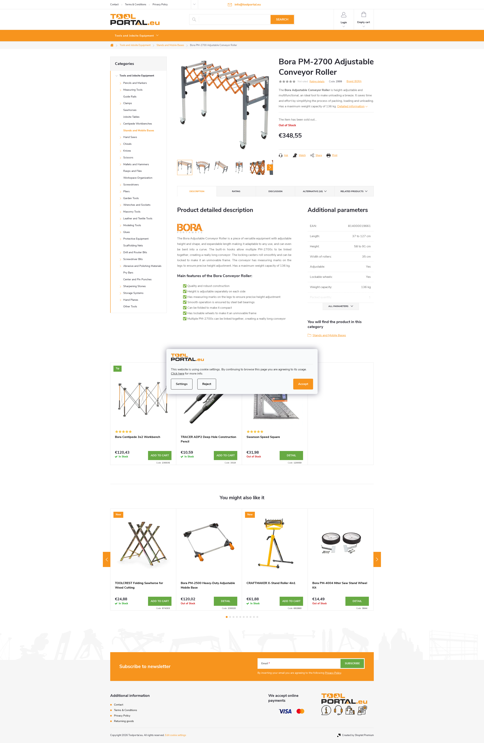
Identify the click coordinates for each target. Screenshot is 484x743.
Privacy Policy (160, 4)
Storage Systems (133, 293)
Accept (303, 384)
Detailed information (351, 106)
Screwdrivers (131, 184)
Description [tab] (196, 191)
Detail (291, 455)
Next (377, 559)
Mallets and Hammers (136, 164)
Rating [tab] (236, 191)
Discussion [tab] (275, 191)
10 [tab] (257, 617)
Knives (127, 151)
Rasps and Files (132, 171)
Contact (114, 4)
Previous (106, 559)
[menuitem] (136, 36)
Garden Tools (131, 198)
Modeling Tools (132, 225)
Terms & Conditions (135, 4)
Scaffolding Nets (133, 245)
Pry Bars (128, 272)
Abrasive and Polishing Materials (142, 266)
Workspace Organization (137, 178)
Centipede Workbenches (137, 123)
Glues (126, 232)
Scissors (128, 157)
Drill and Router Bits (135, 252)
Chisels (127, 144)
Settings (182, 384)
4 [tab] (237, 617)
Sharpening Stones (134, 286)
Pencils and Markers (135, 83)
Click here (177, 374)
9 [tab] (254, 617)
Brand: (354, 81)
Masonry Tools (131, 211)
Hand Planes (130, 300)
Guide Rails (130, 96)
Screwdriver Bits (133, 259)
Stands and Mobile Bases (138, 130)
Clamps (127, 103)
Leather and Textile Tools (137, 218)
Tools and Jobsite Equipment (136, 75)
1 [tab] (227, 617)
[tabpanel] (143, 414)
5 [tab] (240, 617)
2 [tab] (230, 617)
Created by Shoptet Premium (358, 735)
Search (282, 19)
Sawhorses (130, 110)
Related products (352, 191)
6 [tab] (244, 617)
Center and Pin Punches (137, 279)
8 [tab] (250, 617)
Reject (206, 384)
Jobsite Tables (131, 117)
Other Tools (130, 306)
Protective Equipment (136, 239)
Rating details (316, 81)
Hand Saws (130, 137)
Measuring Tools (133, 90)
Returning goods (124, 721)
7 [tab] (247, 617)
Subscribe (352, 663)
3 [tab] (233, 617)
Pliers (126, 191)
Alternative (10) (313, 191)
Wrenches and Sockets (136, 205)
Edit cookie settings (175, 735)
